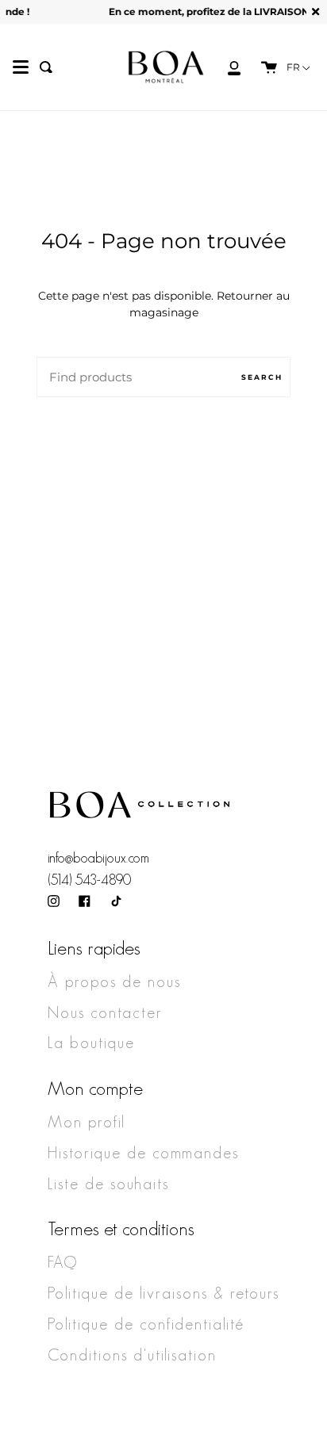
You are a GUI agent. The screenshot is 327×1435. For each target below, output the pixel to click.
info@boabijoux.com (98, 858)
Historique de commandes (143, 1152)
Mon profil (86, 1122)
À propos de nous (114, 981)
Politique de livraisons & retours (163, 1293)
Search (262, 377)
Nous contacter (105, 1012)
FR (294, 67)
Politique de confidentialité (146, 1324)
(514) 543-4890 (89, 880)
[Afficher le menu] (20, 67)
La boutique (91, 1042)
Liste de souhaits (108, 1183)
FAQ (63, 1262)
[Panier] (261, 67)
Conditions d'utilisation (132, 1355)
